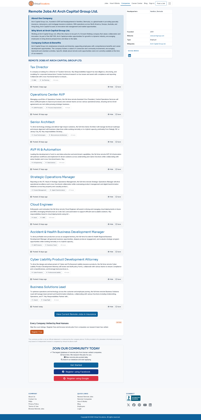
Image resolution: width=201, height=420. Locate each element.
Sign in (151, 3)
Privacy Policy (33, 404)
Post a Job (161, 3)
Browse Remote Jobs (36, 409)
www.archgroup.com (157, 36)
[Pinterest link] (139, 405)
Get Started (76, 365)
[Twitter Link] (128, 405)
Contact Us (32, 399)
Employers (81, 406)
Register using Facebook (77, 372)
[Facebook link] (134, 405)
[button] (118, 86)
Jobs (106, 3)
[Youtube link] (144, 405)
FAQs (30, 401)
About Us (31, 397)
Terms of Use (33, 406)
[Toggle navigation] (170, 3)
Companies (125, 3)
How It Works (115, 3)
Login (79, 409)
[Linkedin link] (150, 405)
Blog (146, 3)
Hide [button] (111, 87)
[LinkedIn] (129, 55)
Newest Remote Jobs (85, 397)
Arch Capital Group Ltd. (158, 44)
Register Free (37, 332)
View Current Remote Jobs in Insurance (76, 314)
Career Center (137, 3)
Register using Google (77, 378)
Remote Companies (84, 399)
